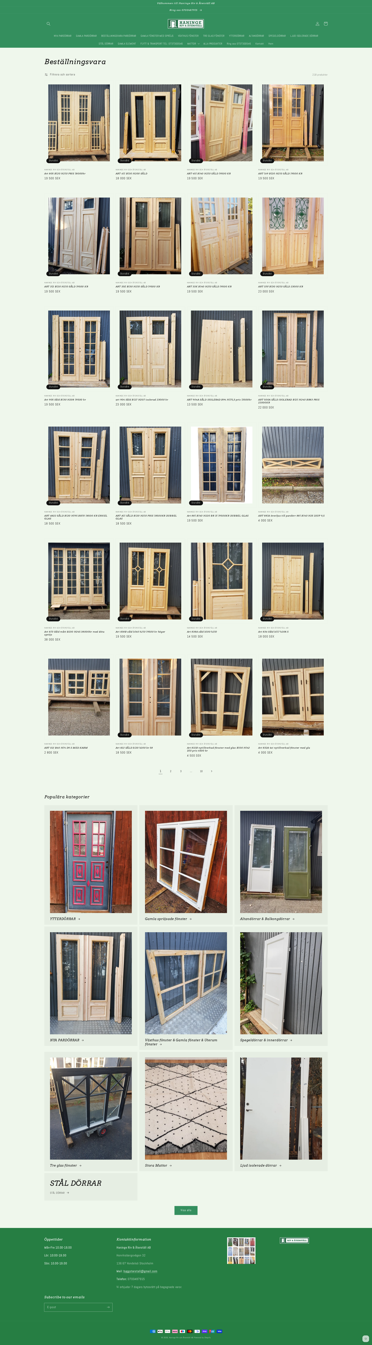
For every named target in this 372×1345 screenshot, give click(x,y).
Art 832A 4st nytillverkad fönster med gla (284, 747)
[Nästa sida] (211, 771)
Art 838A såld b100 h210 (202, 631)
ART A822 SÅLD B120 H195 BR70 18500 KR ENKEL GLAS (75, 517)
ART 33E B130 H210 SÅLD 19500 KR (138, 286)
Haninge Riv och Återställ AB (181, 1337)
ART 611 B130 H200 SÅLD (131, 173)
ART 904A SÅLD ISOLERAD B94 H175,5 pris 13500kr (219, 399)
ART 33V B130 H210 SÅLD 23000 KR (280, 286)
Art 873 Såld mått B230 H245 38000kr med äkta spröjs (74, 633)
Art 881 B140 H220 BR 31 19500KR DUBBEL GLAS (218, 515)
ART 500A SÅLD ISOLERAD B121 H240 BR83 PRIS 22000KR (288, 401)
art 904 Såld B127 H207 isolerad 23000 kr (142, 399)
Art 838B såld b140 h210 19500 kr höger (140, 631)
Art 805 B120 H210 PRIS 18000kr (65, 173)
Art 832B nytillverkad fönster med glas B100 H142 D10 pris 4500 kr (218, 749)
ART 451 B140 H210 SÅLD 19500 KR (209, 173)
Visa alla (186, 1210)
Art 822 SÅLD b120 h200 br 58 (134, 747)
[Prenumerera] (108, 1307)
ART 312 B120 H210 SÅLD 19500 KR (66, 286)
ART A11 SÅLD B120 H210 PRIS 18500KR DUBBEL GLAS (146, 517)
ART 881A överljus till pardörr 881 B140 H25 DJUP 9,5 (291, 515)
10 (201, 771)
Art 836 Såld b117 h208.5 (273, 631)
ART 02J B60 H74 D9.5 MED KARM (66, 747)
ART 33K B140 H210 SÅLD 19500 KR (209, 286)
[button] (48, 24)
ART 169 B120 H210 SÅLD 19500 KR (280, 173)
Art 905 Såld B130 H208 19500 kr (65, 399)
